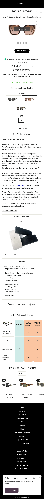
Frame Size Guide (22, 418)
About (22, 407)
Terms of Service (22, 465)
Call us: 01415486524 (22, 469)
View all (22, 373)
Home (4, 17)
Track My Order (22, 458)
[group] (22, 29)
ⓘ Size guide (22, 128)
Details (22, 261)
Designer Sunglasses (17, 17)
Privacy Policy (22, 462)
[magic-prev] (4, 28)
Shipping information (22, 217)
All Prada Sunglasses (9, 210)
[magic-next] (39, 28)
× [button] (39, 477)
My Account (22, 415)
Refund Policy (22, 455)
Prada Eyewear (22, 62)
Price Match (22, 411)
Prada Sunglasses (34, 17)
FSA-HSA (22, 436)
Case (22, 222)
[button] (38, 22)
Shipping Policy (22, 451)
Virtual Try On (22, 50)
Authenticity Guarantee (22, 432)
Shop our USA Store (22, 443)
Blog (22, 429)
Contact (22, 425)
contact (20, 185)
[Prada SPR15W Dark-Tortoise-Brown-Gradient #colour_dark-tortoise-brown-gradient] (21, 43)
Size (21, 116)
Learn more (11, 490)
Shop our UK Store (22, 440)
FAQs (22, 422)
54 (21, 120)
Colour (21, 93)
